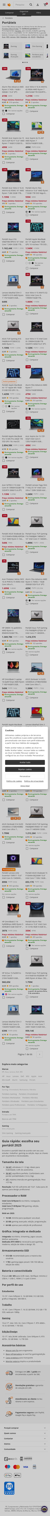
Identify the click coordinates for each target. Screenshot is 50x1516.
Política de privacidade (34, 781)
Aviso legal (25, 786)
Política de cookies (14, 781)
